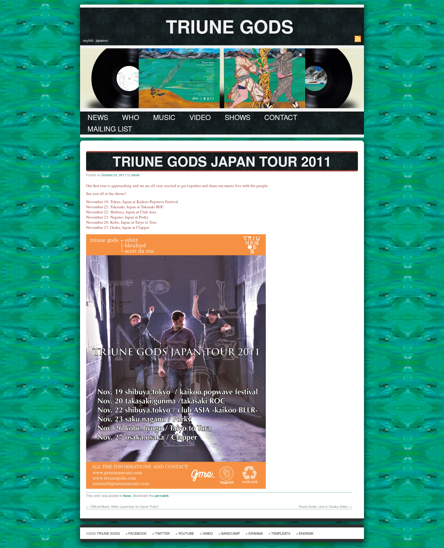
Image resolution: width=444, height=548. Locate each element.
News (98, 117)
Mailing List (110, 129)
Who (130, 117)
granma (255, 533)
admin (135, 175)
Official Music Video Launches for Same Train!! (122, 506)
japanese (102, 40)
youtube (186, 533)
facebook (137, 533)
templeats (280, 533)
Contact (280, 117)
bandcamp (230, 533)
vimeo (207, 533)
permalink (162, 495)
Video (200, 117)
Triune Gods (230, 26)
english (88, 40)
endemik (306, 533)
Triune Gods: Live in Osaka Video (325, 506)
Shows (237, 117)
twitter (162, 533)
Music (164, 117)
